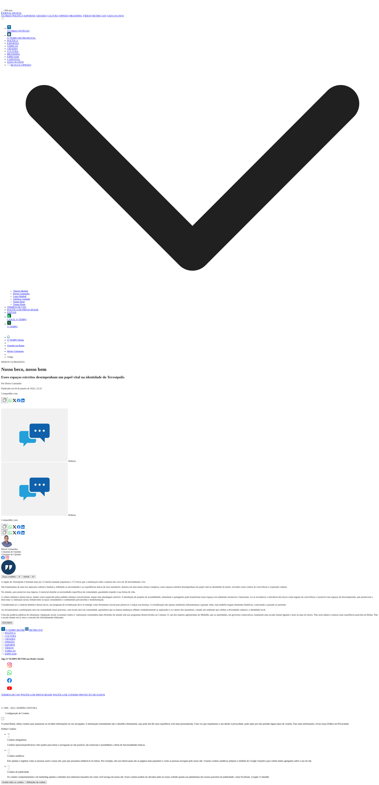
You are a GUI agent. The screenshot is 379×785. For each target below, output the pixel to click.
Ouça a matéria (9, 577)
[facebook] (19, 401)
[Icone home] (8, 337)
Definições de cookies (36, 782)
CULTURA (52, 16)
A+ (33, 577)
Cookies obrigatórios (17, 740)
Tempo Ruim (19, 304)
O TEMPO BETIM (15, 630)
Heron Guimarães (21, 293)
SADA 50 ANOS (115, 16)
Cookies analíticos (15, 756)
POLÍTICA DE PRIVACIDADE (36, 694)
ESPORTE (10, 645)
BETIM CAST (99, 16)
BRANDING (75, 16)
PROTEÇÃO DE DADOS (92, 694)
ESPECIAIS (11, 654)
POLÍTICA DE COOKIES (66, 694)
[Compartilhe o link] (4, 400)
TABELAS (10, 651)
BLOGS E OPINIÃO (21, 65)
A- (19, 577)
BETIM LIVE (36, 630)
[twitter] (15, 401)
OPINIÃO (64, 16)
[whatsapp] (11, 401)
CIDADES (41, 16)
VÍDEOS (87, 16)
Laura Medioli (19, 296)
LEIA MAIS (7, 623)
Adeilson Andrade (21, 299)
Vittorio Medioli (20, 291)
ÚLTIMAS (6, 16)
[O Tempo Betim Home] (1, 8)
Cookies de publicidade (18, 772)
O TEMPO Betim (15, 340)
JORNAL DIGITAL (12, 13)
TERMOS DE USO (10, 694)
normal (26, 577)
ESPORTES (29, 16)
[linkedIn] (23, 401)
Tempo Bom (19, 301)
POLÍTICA (17, 16)
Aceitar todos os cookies (13, 782)
